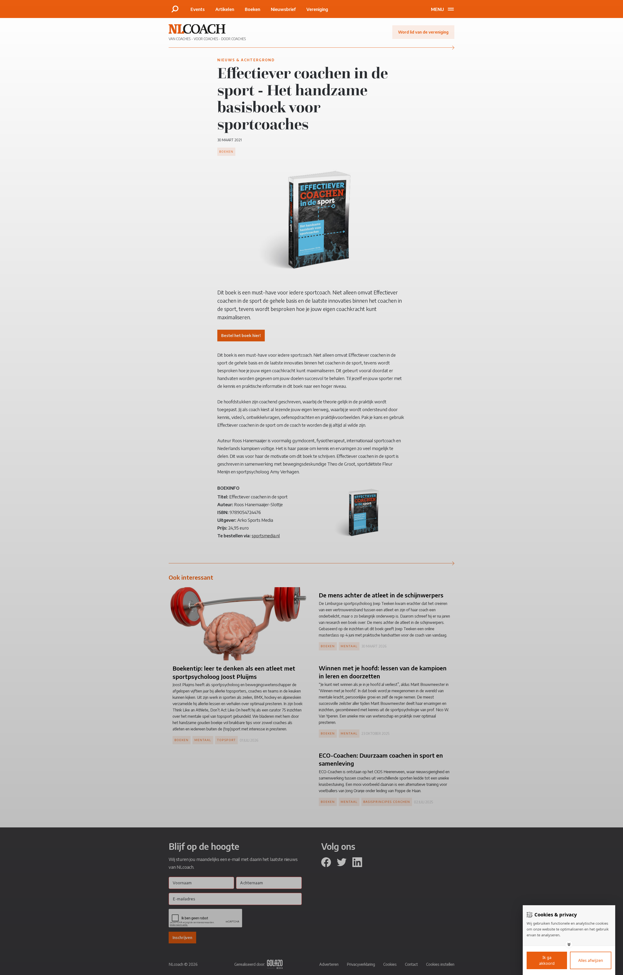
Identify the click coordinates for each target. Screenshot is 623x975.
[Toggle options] (569, 944)
